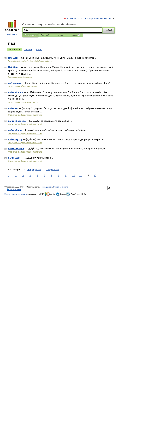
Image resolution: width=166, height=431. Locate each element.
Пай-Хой (13, 57)
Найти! (108, 30)
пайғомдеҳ (14, 157)
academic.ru (12, 34)
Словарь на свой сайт (96, 18)
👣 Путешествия (14, 189)
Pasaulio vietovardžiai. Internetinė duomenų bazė (30, 61)
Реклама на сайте (60, 187)
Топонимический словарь (20, 77)
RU (110, 18)
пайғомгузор (15, 139)
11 (80, 175)
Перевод (28, 49)
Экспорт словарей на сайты (15, 194)
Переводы (45, 35)
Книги (60, 35)
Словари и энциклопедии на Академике (49, 24)
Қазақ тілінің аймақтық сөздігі (22, 86)
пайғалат (13, 108)
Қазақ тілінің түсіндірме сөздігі (23, 102)
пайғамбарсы (16, 92)
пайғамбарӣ (15, 130)
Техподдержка (46, 187)
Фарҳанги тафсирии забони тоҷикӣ (25, 115)
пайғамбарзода (17, 121)
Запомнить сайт (74, 18)
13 (95, 175)
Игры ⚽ (76, 35)
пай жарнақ (14, 83)
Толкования (30, 35)
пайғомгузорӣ (16, 148)
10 (73, 175)
